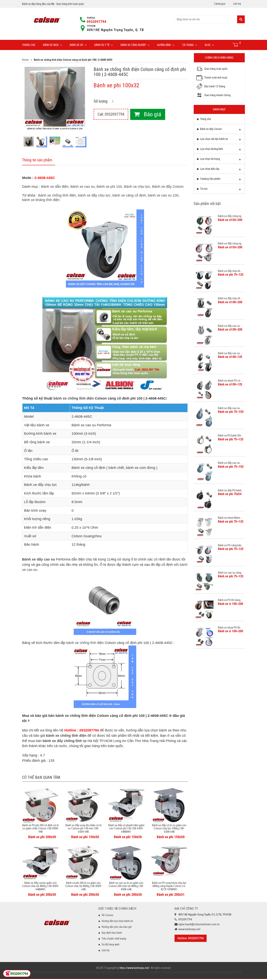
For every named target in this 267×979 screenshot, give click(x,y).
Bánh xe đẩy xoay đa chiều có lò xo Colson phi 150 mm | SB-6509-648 (83, 828)
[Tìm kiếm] (241, 19)
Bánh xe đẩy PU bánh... (230, 490)
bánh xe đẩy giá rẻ (194, 972)
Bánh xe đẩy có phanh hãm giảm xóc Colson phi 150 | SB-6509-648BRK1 (126, 828)
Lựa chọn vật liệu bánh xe (214, 138)
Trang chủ (28, 44)
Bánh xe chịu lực (137, 187)
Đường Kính (164, 44)
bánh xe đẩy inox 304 (98, 972)
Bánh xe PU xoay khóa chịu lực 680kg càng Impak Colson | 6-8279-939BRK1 (169, 886)
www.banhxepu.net (189, 929)
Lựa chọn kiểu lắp (209, 168)
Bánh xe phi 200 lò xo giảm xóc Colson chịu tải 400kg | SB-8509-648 (83, 886)
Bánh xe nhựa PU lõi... (230, 627)
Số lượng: (101, 101)
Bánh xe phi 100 (109, 187)
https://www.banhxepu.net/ (135, 967)
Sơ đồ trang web (110, 944)
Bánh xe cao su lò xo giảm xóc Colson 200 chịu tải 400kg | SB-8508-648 (126, 886)
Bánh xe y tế (101, 44)
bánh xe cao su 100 (163, 195)
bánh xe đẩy (59, 972)
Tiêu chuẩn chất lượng (114, 938)
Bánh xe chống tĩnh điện (57, 195)
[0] (235, 44)
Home (25, 59)
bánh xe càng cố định (129, 195)
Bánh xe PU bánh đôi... (230, 435)
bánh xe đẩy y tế (143, 972)
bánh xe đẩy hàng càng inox (168, 972)
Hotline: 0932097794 (190, 938)
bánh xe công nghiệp (40, 972)
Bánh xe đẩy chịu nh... (230, 271)
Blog (208, 44)
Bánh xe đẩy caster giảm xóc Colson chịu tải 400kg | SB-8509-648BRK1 (40, 886)
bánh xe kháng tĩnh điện (41, 200)
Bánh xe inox (51, 44)
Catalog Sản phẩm (210, 178)
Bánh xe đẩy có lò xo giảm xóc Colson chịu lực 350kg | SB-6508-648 (169, 828)
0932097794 (96, 22)
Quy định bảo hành (112, 932)
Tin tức (204, 188)
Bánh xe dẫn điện (54, 187)
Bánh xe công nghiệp (133, 44)
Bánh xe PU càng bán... (230, 545)
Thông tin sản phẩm (37, 160)
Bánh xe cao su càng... (230, 572)
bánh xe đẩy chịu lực (94, 195)
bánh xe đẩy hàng (76, 972)
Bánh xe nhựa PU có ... (230, 380)
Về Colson (107, 915)
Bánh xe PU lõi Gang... (230, 600)
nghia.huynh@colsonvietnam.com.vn (199, 924)
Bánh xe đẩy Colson (168, 187)
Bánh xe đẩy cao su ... (230, 326)
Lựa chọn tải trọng (210, 158)
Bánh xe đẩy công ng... (230, 216)
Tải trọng (188, 44)
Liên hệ (237, 3)
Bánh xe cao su (82, 187)
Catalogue (219, 3)
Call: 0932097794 (111, 114)
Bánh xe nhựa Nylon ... (230, 517)
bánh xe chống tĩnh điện (73, 398)
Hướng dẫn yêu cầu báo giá (117, 926)
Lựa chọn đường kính (211, 148)
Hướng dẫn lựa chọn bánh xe (117, 921)
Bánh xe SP (76, 44)
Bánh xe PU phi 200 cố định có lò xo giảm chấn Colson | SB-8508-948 (40, 828)
